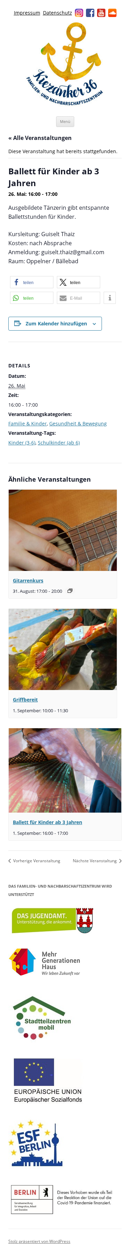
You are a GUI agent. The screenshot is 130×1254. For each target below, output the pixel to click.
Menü (65, 121)
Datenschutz (57, 12)
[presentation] (63, 530)
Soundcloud (112, 13)
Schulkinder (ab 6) (59, 442)
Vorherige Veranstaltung (36, 861)
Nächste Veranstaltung (95, 861)
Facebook (90, 13)
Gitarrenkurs (28, 580)
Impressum (27, 12)
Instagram (79, 13)
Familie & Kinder (27, 423)
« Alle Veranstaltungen (40, 138)
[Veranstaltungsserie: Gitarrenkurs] (70, 591)
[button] (31, 282)
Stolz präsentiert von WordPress (39, 1241)
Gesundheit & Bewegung (78, 423)
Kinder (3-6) (21, 442)
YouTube (101, 13)
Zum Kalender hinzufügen (56, 323)
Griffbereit (25, 699)
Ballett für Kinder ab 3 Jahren (47, 822)
